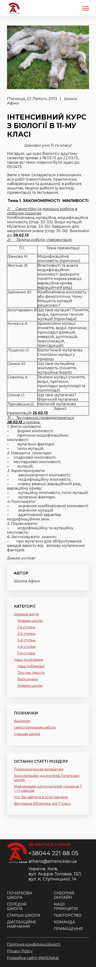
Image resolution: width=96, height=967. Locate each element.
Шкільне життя (26, 614)
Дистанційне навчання (21, 924)
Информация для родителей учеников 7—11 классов (48, 788)
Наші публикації (30, 666)
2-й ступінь (26, 634)
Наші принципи (66, 906)
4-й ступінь (26, 647)
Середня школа (17, 906)
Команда (64, 922)
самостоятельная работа (34, 727)
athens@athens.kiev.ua (52, 861)
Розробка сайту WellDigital (33, 958)
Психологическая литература (38, 769)
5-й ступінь (26, 653)
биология (22, 721)
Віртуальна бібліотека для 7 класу (42, 804)
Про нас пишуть (31, 673)
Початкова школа (19, 895)
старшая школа (27, 734)
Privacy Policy (20, 951)
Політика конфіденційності (33, 944)
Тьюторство (68, 915)
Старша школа (23, 915)
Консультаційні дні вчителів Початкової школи (46, 778)
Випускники (27, 679)
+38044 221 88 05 (53, 853)
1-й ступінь (26, 627)
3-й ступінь (26, 640)
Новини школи (29, 621)
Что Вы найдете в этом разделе (41, 797)
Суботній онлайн (64, 895)
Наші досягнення (28, 660)
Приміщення (68, 929)
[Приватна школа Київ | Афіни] (14, 8)
